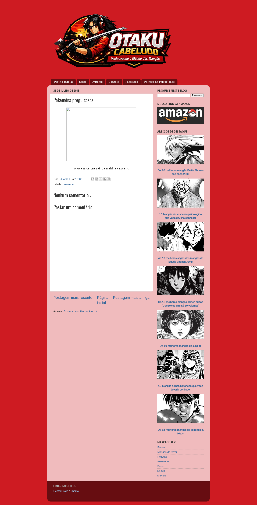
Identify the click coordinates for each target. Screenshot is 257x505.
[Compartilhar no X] (100, 179)
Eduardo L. (65, 178)
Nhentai (74, 490)
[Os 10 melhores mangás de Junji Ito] (180, 338)
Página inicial (63, 82)
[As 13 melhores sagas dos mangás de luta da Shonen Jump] (180, 250)
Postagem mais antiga (131, 298)
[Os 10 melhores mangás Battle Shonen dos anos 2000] (180, 162)
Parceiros (131, 82)
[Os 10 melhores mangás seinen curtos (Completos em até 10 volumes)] (180, 294)
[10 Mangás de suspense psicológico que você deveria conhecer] (180, 206)
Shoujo (161, 470)
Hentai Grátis (60, 490)
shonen (161, 475)
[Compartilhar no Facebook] (104, 179)
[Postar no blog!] (96, 179)
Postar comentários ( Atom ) (80, 311)
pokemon (68, 184)
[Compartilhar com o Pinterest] (108, 179)
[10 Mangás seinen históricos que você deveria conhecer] (180, 378)
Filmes (161, 447)
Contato (114, 82)
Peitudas (162, 456)
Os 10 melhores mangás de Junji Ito (181, 345)
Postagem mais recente (72, 298)
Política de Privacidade (159, 82)
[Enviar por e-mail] (92, 179)
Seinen (161, 466)
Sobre (82, 82)
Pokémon (163, 461)
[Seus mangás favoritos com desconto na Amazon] (180, 123)
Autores (97, 82)
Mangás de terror (167, 451)
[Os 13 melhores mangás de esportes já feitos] (180, 422)
